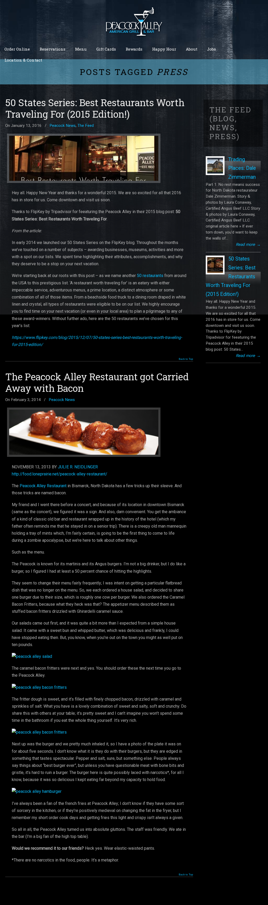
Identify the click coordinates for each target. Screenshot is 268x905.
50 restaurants (150, 275)
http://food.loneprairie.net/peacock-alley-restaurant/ (59, 474)
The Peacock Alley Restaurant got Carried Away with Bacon (97, 382)
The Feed (85, 125)
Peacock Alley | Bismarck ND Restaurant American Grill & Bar (134, 21)
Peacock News (62, 125)
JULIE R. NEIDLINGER (78, 466)
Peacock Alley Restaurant (43, 485)
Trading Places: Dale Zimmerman (242, 168)
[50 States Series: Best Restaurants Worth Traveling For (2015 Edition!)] (215, 265)
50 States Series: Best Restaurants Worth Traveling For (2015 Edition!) (95, 108)
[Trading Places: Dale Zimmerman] (215, 166)
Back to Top (186, 359)
